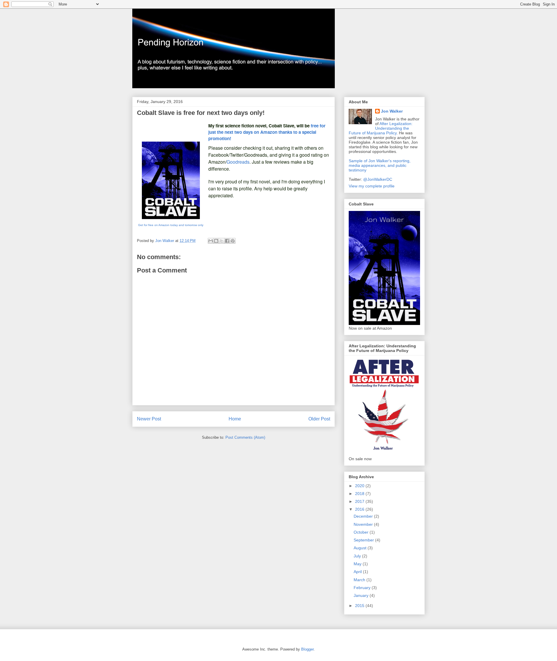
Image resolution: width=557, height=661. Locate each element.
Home (235, 418)
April (358, 571)
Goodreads (238, 161)
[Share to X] (222, 241)
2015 (360, 605)
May (358, 563)
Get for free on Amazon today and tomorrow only (170, 225)
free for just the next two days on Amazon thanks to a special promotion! (266, 132)
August (361, 548)
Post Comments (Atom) (245, 437)
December (364, 516)
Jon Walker (392, 111)
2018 (360, 493)
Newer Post (149, 418)
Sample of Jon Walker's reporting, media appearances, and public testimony (379, 165)
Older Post (319, 418)
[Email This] (211, 241)
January (362, 595)
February (363, 587)
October (362, 532)
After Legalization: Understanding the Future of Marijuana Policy (381, 128)
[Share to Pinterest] (233, 241)
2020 (360, 485)
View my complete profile (372, 186)
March (360, 579)
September (364, 540)
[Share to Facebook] (227, 241)
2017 (360, 501)
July (358, 556)
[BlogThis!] (216, 241)
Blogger (307, 649)
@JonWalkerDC (377, 179)
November (364, 524)
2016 (360, 509)
